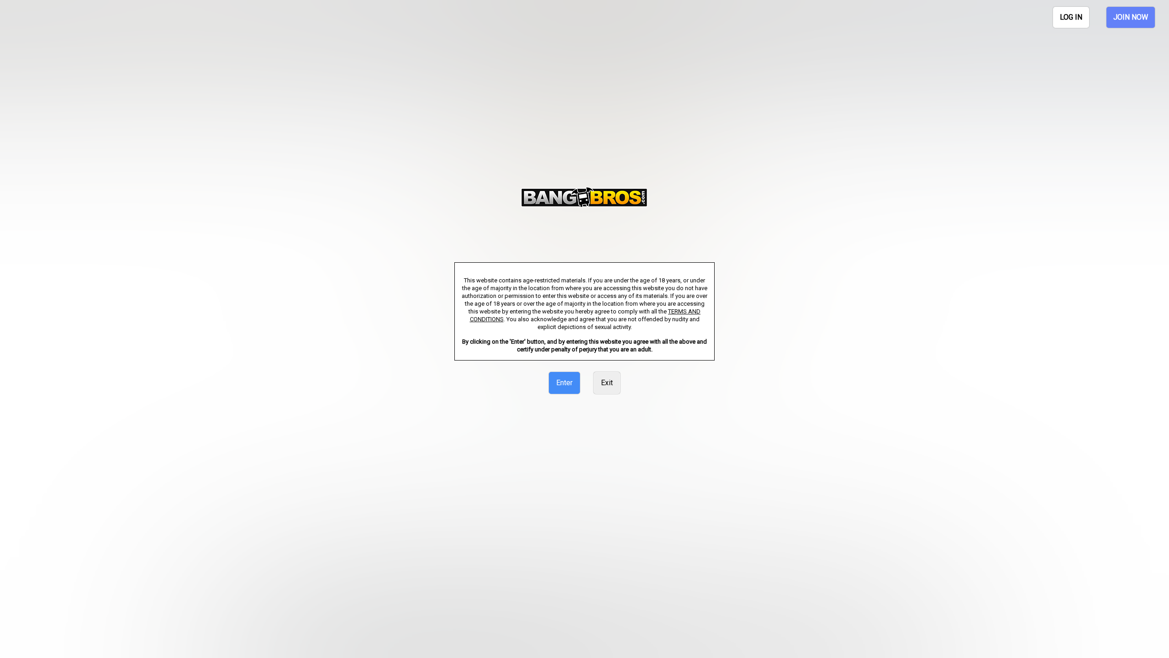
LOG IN (1071, 17)
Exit (607, 382)
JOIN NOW (1130, 17)
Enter (564, 382)
